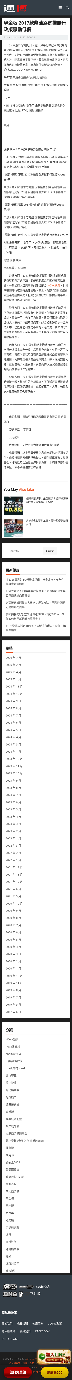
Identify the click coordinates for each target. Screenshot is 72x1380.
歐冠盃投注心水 (15, 1177)
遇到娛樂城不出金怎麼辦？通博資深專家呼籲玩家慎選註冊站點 (47, 500)
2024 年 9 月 (13, 701)
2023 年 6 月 (13, 802)
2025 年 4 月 (13, 672)
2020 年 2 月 (13, 961)
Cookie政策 (55, 1323)
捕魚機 (10, 1148)
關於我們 (7, 1323)
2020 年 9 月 (13, 910)
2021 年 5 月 (13, 896)
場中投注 (11, 1082)
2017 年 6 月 (13, 1012)
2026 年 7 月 (13, 657)
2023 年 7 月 (13, 795)
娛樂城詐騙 (12, 1126)
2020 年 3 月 (13, 954)
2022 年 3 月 (13, 845)
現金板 (10, 1198)
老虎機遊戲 (12, 1227)
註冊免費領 (18, 1372)
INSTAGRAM (9, 1339)
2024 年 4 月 (13, 737)
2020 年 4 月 (13, 947)
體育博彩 (11, 1271)
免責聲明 (22, 1323)
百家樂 (10, 1213)
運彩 (8, 1256)
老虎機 (10, 1220)
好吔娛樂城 (12, 1090)
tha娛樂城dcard (15, 1068)
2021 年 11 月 (14, 874)
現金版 (10, 1205)
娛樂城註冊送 (14, 1119)
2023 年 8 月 (13, 788)
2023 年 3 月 (13, 824)
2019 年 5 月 (13, 1004)
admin (18, 37)
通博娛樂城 (12, 1249)
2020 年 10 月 (14, 903)
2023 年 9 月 (13, 780)
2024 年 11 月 (14, 686)
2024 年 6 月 (13, 722)
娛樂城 (10, 1111)
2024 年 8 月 (13, 708)
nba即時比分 (13, 1054)
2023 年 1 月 (13, 838)
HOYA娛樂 (53, 285)
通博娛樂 (11, 1242)
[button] (61, 7)
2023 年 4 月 (13, 817)
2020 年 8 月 (13, 918)
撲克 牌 (10, 1155)
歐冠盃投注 (12, 1169)
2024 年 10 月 (14, 694)
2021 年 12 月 (14, 867)
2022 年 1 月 (13, 860)
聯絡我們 (25, 1331)
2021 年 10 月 (14, 881)
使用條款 (37, 1323)
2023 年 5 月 (13, 809)
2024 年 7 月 (13, 715)
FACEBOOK (42, 1331)
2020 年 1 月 (13, 968)
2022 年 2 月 (13, 853)
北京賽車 (11, 1075)
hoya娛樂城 (13, 1046)
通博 (8, 1234)
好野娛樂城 (12, 1104)
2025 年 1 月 (13, 679)
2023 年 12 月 (14, 759)
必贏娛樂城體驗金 (16, 1133)
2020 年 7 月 (13, 925)
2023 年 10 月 (14, 773)
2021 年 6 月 (13, 889)
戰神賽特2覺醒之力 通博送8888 (25, 1140)
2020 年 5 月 (13, 939)
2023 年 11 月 (14, 766)
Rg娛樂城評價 (14, 1061)
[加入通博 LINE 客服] (54, 1356)
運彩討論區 (12, 1263)
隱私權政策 (8, 1331)
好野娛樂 (11, 1097)
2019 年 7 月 (13, 997)
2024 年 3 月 (13, 744)
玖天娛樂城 (12, 1191)
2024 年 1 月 (13, 751)
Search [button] (50, 550)
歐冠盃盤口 (12, 1184)
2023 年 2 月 (13, 831)
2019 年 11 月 (14, 983)
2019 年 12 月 (14, 976)
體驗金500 (54, 1372)
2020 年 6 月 (13, 932)
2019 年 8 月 (13, 990)
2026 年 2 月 (13, 665)
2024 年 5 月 (13, 730)
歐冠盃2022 (13, 1162)
